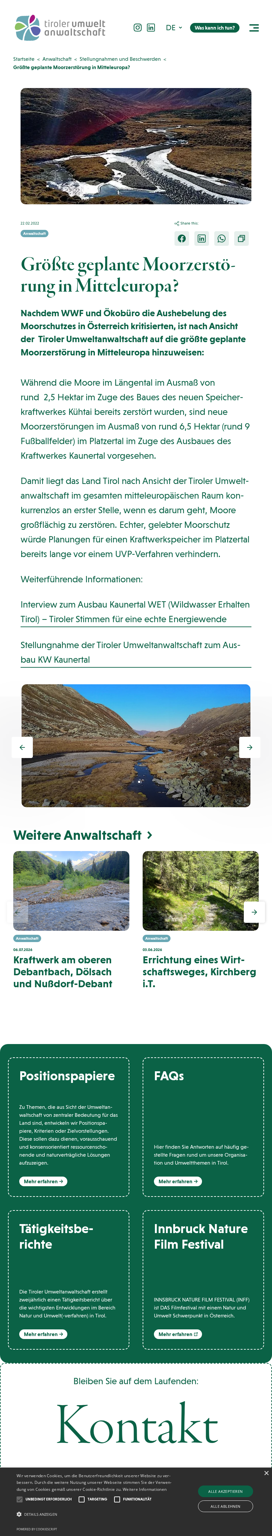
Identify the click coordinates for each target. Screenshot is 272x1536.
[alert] (136, 1502)
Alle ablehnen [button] (225, 1506)
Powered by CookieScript (37, 1529)
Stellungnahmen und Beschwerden (120, 59)
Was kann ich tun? (215, 28)
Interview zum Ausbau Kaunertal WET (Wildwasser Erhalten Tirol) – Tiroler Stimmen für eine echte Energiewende (135, 611)
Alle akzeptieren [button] (225, 1491)
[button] (174, 27)
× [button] (266, 1473)
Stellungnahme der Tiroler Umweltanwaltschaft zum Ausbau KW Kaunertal (131, 652)
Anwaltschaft (57, 59)
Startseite (23, 59)
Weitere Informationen (145, 1489)
